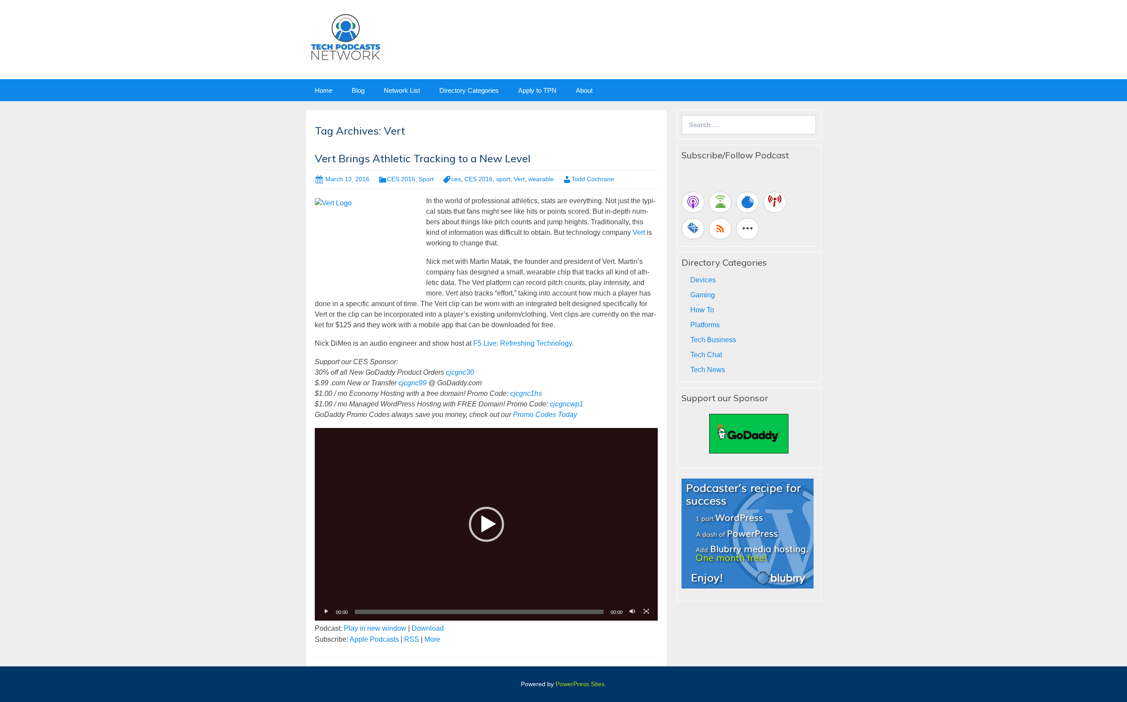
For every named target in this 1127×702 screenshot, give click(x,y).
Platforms (705, 325)
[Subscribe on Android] (720, 202)
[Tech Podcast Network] (345, 36)
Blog (358, 90)
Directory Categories (469, 90)
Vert (519, 179)
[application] (486, 524)
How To (702, 310)
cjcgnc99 (412, 383)
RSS (411, 639)
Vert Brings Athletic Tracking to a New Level (422, 158)
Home (323, 90)
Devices (703, 280)
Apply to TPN (537, 90)
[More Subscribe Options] (747, 228)
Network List (402, 90)
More (432, 639)
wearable (541, 179)
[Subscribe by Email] (692, 228)
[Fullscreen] (646, 611)
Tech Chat (706, 354)
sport (503, 179)
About (584, 90)
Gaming (702, 295)
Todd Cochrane (592, 179)
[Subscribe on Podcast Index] (774, 202)
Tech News (707, 369)
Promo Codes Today (545, 414)
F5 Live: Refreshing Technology (522, 343)
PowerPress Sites (580, 683)
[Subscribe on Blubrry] (747, 202)
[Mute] (632, 611)
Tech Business (713, 340)
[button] (486, 524)
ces (456, 179)
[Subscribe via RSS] (720, 228)
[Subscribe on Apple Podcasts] (692, 202)
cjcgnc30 (460, 372)
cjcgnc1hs (526, 393)
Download (428, 628)
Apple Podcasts (374, 639)
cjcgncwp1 (566, 404)
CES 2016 (401, 179)
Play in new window (375, 628)
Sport (426, 179)
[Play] (326, 611)
